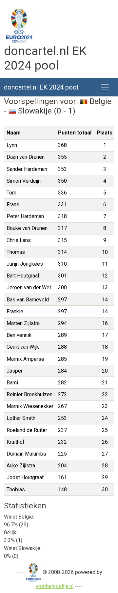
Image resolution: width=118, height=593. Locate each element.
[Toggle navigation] (105, 87)
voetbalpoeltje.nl (54, 586)
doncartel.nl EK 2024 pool (41, 87)
